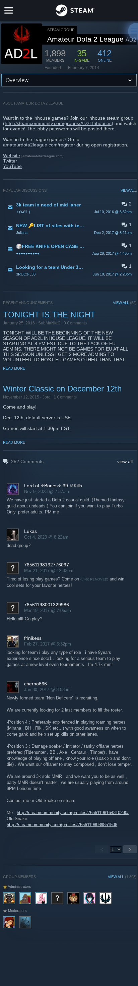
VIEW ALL (129, 190)
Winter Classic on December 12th (62, 388)
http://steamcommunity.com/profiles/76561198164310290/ (73, 812)
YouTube (12, 166)
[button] (70, 208)
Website (11, 155)
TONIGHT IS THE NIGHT (49, 314)
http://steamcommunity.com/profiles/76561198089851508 (62, 824)
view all (125, 461)
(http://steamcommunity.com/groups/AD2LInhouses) (58, 123)
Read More (14, 368)
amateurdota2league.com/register (39, 144)
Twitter (10, 161)
